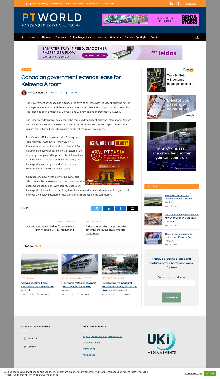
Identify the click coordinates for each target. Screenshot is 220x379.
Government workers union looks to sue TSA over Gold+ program (179, 237)
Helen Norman (39, 93)
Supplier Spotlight (135, 37)
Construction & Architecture (77, 278)
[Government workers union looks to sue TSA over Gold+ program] (153, 238)
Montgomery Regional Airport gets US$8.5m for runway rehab (79, 286)
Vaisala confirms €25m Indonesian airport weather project (37, 286)
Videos (102, 37)
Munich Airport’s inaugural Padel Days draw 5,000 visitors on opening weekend (119, 286)
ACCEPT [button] (210, 373)
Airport (26, 69)
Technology (27, 278)
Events (154, 37)
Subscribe (191, 4)
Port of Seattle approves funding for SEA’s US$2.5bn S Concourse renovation (182, 218)
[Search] (197, 37)
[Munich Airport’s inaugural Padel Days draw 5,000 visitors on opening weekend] (120, 264)
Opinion (47, 37)
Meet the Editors (74, 3)
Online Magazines (80, 37)
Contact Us (92, 3)
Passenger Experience (113, 278)
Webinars (115, 37)
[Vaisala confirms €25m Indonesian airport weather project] (39, 264)
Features (60, 37)
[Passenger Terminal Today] (53, 20)
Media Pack (108, 3)
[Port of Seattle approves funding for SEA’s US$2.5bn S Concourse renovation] (153, 219)
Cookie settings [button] (193, 373)
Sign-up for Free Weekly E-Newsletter (43, 3)
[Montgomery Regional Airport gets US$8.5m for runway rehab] (80, 264)
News (32, 37)
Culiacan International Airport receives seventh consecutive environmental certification (106, 230)
